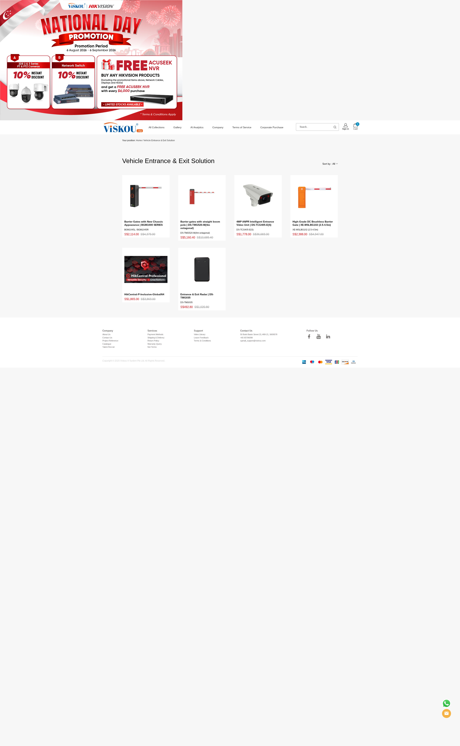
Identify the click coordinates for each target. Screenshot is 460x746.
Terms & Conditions (202, 341)
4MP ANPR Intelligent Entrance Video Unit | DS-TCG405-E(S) (255, 223)
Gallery (177, 127)
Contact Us (107, 338)
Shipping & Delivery (156, 338)
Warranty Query (155, 344)
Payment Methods (155, 334)
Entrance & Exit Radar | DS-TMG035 (197, 296)
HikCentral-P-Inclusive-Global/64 (144, 294)
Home (139, 140)
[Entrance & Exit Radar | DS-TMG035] (202, 269)
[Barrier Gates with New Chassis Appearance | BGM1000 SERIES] (145, 196)
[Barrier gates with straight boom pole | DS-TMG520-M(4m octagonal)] (202, 196)
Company (217, 127)
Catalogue (106, 344)
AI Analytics (196, 127)
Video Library (199, 334)
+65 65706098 (246, 338)
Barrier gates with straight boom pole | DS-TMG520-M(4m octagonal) (200, 225)
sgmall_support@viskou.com (253, 341)
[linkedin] (329, 336)
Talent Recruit (108, 347)
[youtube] (319, 336)
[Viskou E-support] (446, 713)
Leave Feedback (201, 338)
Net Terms (152, 347)
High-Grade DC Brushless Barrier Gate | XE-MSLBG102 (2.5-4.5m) (313, 223)
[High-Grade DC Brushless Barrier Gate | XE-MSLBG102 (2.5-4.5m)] (314, 196)
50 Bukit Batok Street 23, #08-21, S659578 (258, 334)
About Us (106, 334)
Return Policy (153, 341)
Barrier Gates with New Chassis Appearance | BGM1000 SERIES (143, 223)
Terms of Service (241, 127)
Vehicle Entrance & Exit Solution (159, 140)
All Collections (156, 127)
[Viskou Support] (446, 703)
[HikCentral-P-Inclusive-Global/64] (145, 269)
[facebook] (310, 336)
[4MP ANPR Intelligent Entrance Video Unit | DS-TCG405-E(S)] (258, 196)
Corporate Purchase (271, 127)
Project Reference (110, 341)
